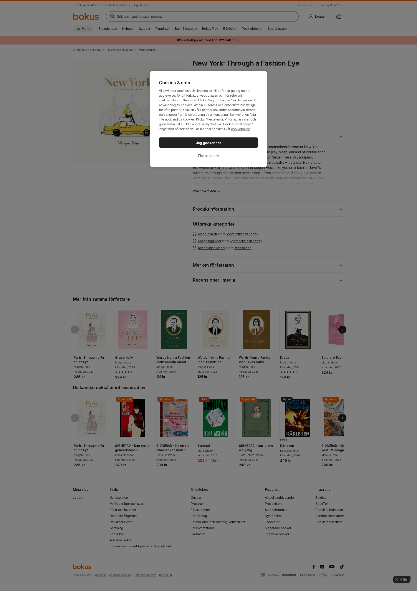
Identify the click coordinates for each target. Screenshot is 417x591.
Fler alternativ (208, 156)
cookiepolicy (240, 129)
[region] (208, 119)
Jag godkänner (208, 143)
